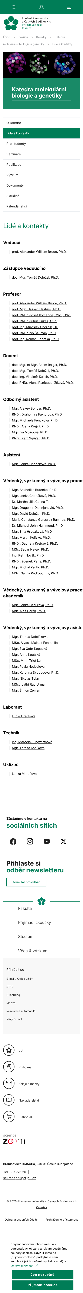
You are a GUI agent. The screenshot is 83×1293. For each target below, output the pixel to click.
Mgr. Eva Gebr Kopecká (29, 649)
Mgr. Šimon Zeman (26, 690)
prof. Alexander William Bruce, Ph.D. (39, 252)
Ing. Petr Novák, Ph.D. (28, 555)
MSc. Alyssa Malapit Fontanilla (35, 643)
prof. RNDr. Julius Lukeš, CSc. (34, 321)
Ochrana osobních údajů (21, 1219)
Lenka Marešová (24, 774)
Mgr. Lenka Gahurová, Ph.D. (32, 605)
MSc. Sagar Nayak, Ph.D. (30, 549)
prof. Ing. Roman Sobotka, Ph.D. (35, 339)
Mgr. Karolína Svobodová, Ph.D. (35, 672)
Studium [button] (25, 936)
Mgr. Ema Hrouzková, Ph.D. (32, 531)
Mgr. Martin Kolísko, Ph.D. (31, 537)
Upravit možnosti (22, 1265)
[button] (13, 7)
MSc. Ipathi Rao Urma (28, 684)
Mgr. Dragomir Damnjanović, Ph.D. (38, 508)
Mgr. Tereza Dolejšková (29, 637)
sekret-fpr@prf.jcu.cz (19, 1178)
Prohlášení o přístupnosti (62, 1219)
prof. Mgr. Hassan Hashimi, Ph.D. (36, 309)
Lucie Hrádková (23, 716)
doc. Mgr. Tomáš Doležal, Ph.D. (35, 277)
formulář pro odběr (26, 882)
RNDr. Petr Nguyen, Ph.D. (31, 438)
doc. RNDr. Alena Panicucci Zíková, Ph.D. (43, 383)
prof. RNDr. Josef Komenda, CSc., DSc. (41, 315)
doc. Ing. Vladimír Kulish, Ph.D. (35, 377)
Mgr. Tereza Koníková (28, 748)
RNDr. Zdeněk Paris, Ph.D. (31, 561)
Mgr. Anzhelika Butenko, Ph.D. (34, 490)
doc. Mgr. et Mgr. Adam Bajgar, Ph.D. (39, 365)
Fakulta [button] (25, 908)
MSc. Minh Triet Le (26, 661)
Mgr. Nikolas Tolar (25, 678)
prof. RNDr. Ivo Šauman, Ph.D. (34, 333)
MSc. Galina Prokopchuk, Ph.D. (35, 573)
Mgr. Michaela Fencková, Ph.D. (35, 420)
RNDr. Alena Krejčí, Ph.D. (30, 426)
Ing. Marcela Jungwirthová (32, 742)
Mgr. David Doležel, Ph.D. (31, 514)
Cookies (41, 1207)
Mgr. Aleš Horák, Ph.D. (29, 611)
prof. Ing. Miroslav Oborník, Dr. (35, 327)
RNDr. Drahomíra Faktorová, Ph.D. (37, 414)
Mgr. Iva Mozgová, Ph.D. (30, 432)
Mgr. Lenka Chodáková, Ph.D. (34, 464)
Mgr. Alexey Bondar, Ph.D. (31, 408)
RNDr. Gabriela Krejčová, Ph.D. (35, 543)
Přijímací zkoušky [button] (34, 922)
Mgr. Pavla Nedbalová (28, 666)
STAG (10, 986)
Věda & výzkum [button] (32, 950)
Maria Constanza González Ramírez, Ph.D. (43, 520)
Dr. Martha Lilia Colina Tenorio (34, 502)
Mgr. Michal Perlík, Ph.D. (30, 567)
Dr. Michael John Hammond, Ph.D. (37, 526)
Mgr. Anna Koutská (26, 655)
